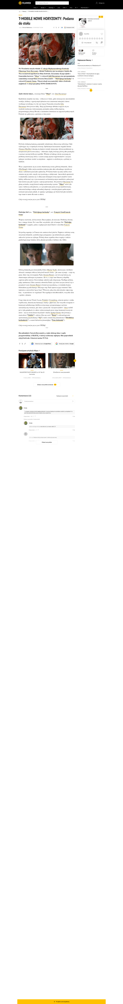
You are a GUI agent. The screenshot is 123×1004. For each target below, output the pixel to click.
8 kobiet (30, 315)
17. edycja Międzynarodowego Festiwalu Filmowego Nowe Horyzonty (44, 69)
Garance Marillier (25, 149)
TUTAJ (42, 199)
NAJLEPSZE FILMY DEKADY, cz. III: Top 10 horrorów (32, 373)
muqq (25, 408)
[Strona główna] (20, 11)
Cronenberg (53, 300)
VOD (79, 71)
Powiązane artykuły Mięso (28, 351)
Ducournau (66, 182)
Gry (79, 63)
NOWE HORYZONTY (48, 83)
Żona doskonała (57, 320)
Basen (54, 315)
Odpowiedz (27, 416)
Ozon (66, 307)
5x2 (40, 317)
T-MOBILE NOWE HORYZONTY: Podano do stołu (38, 11)
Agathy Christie (55, 312)
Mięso (37, 76)
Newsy (24, 11)
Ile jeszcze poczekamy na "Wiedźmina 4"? (89, 65)
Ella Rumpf (23, 169)
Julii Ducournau (54, 76)
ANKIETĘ (34, 335)
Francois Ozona (30, 81)
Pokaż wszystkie (47, 442)
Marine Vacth (51, 270)
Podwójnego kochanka (63, 78)
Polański (45, 300)
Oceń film (86, 34)
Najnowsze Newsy (84, 60)
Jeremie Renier (49, 275)
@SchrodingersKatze (34, 426)
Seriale (83, 71)
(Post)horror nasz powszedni (61, 372)
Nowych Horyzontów (37, 333)
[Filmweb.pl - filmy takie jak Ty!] (25, 3)
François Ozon (59, 212)
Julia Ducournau (60, 94)
